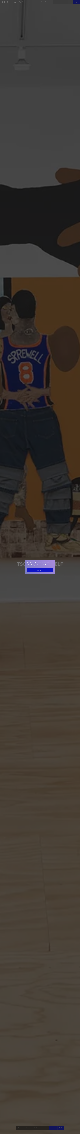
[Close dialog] (53, 562)
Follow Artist (40, 570)
